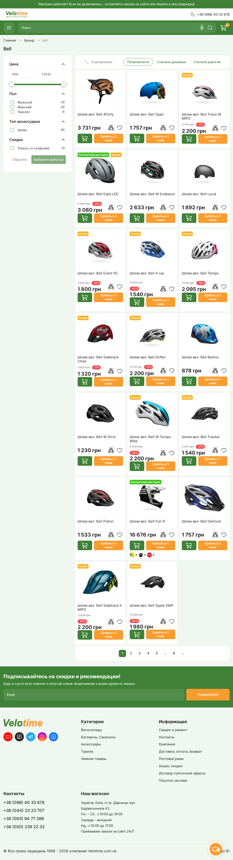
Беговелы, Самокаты (98, 737)
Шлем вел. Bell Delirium (201, 521)
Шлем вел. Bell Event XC (98, 273)
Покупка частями (173, 781)
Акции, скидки (170, 766)
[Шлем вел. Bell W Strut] (100, 413)
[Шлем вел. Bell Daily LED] (100, 171)
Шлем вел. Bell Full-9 (147, 521)
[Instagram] (42, 736)
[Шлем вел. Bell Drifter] (152, 334)
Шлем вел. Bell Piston (96, 521)
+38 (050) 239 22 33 (23, 826)
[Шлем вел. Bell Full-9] (152, 498)
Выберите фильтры (48, 159)
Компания (167, 744)
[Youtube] (8, 736)
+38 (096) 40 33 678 (213, 14)
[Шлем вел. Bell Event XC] (100, 250)
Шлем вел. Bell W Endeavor (152, 194)
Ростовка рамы (171, 759)
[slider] (12, 84)
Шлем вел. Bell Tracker (201, 437)
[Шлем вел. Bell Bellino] (204, 334)
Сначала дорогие (207, 62)
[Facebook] (53, 736)
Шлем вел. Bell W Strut (97, 437)
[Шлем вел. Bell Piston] (100, 498)
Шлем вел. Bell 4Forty (96, 114)
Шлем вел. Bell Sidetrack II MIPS (100, 608)
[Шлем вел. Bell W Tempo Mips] (152, 413)
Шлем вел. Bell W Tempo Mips (150, 439)
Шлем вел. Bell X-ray (147, 273)
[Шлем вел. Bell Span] (152, 91)
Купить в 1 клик (109, 138)
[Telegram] (30, 736)
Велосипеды (91, 730)
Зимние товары (93, 759)
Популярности (138, 62)
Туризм (87, 751)
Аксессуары (91, 744)
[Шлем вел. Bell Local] (204, 171)
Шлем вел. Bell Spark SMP (151, 606)
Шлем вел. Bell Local (199, 194)
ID (228, 851)
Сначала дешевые (171, 62)
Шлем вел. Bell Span (147, 114)
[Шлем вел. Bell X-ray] (152, 250)
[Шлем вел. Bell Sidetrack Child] (100, 334)
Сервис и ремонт (173, 730)
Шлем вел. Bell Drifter (148, 357)
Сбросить (19, 159)
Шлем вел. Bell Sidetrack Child (98, 359)
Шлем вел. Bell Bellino (200, 357)
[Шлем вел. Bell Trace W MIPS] (204, 91)
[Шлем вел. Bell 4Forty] (100, 91)
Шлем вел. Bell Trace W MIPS (201, 116)
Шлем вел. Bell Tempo (200, 273)
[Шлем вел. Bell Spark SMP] (152, 582)
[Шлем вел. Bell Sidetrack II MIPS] (100, 582)
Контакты (166, 737)
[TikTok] (19, 736)
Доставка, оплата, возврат (180, 751)
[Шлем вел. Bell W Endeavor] (152, 171)
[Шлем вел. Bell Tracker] (204, 413)
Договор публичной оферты (182, 773)
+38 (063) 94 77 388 (23, 818)
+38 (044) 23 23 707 (23, 810)
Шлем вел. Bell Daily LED (98, 194)
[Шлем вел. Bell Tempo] (204, 250)
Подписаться (208, 694)
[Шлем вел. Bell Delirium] (204, 498)
